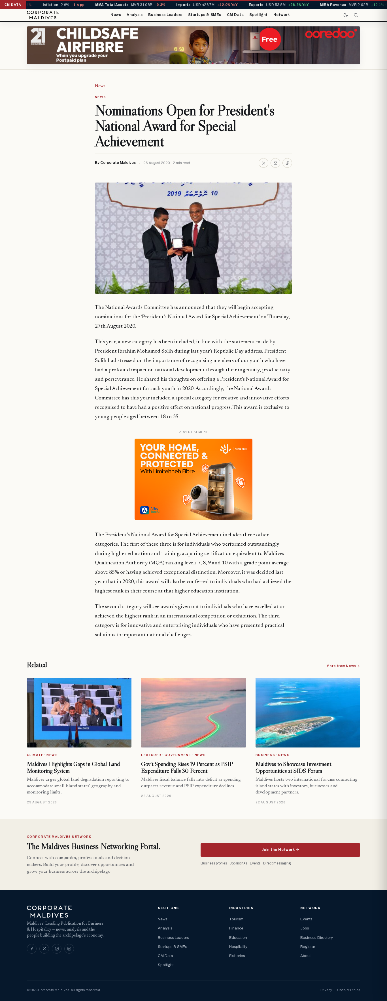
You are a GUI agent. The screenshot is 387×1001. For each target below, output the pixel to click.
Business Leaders (165, 15)
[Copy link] (287, 163)
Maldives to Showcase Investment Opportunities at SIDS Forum (293, 767)
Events (306, 919)
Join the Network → (280, 850)
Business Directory (316, 937)
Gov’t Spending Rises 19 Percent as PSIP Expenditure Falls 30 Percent (187, 767)
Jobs (304, 928)
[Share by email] (275, 163)
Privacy (326, 990)
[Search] (356, 15)
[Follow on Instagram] (56, 949)
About (305, 956)
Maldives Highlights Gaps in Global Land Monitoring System (73, 767)
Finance (236, 928)
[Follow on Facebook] (32, 949)
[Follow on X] (44, 949)
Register (307, 947)
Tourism (236, 919)
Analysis (135, 15)
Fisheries (237, 956)
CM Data (235, 15)
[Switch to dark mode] (345, 15)
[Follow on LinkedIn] (69, 949)
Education (238, 937)
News (115, 15)
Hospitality (238, 947)
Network (281, 15)
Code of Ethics (348, 990)
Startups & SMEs (204, 15)
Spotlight (258, 15)
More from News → (343, 666)
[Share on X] (263, 163)
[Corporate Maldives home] (43, 15)
